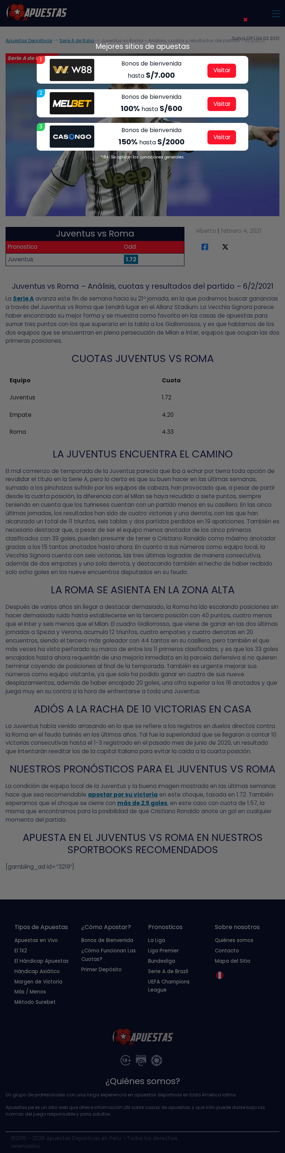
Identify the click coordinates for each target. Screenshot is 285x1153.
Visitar (221, 70)
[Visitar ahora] (72, 70)
